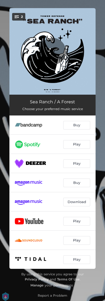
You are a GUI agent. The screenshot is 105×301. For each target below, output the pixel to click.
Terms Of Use (68, 279)
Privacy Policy (37, 279)
